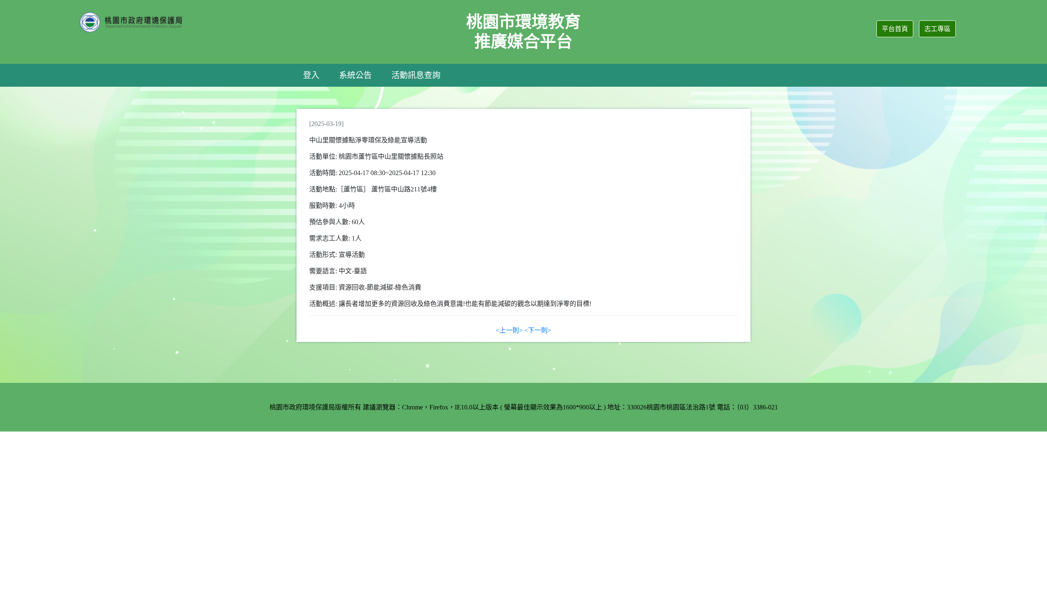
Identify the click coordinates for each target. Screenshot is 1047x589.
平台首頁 (895, 28)
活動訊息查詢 (415, 75)
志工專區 (937, 28)
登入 (311, 75)
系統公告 (355, 75)
